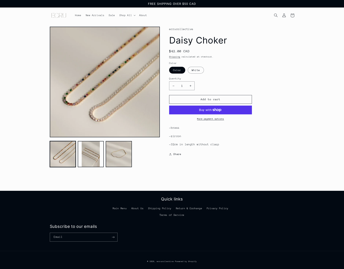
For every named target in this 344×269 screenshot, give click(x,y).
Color (177, 70)
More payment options (210, 119)
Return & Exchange (189, 208)
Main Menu (120, 208)
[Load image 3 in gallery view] (119, 154)
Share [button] (177, 154)
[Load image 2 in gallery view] (91, 154)
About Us (137, 208)
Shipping (174, 56)
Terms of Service (172, 215)
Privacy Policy (217, 208)
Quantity (175, 78)
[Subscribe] (113, 237)
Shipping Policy (159, 208)
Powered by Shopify (186, 261)
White (196, 70)
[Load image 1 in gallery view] (63, 154)
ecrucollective (165, 261)
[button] (127, 15)
